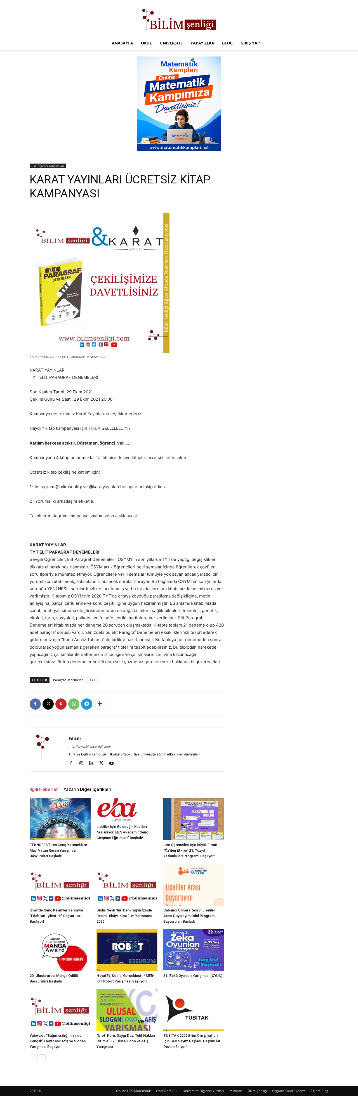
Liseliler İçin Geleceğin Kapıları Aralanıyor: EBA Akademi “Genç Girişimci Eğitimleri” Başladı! (122, 832)
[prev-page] (33, 1057)
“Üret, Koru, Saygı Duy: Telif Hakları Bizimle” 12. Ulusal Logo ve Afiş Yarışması (125, 1041)
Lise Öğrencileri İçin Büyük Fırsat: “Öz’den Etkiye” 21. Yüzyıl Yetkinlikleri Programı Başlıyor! (190, 850)
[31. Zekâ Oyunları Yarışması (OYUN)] (193, 950)
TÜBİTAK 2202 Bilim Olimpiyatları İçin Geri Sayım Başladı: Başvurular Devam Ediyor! (191, 1041)
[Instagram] (83, 763)
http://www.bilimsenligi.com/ (90, 746)
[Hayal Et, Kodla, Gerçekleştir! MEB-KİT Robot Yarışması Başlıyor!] (126, 950)
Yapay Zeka (202, 43)
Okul (146, 43)
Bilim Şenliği (257, 1090)
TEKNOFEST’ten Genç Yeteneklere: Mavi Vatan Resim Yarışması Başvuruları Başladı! (59, 850)
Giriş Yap (250, 43)
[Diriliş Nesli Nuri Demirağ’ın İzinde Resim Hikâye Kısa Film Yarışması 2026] (126, 885)
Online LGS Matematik (133, 1090)
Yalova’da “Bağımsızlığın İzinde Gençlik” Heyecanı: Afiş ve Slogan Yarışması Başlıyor (58, 1041)
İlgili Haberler (44, 789)
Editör (75, 738)
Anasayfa (122, 43)
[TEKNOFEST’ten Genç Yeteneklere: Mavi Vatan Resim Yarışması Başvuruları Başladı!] (60, 819)
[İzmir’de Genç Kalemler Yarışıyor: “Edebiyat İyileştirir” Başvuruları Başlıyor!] (60, 885)
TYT (92, 680)
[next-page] (42, 1057)
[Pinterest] (61, 704)
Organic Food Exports (288, 1090)
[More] (100, 704)
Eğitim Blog (319, 1090)
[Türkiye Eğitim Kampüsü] (179, 18)
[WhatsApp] (73, 704)
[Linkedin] (93, 763)
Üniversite (171, 43)
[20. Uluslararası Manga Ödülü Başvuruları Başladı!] (60, 950)
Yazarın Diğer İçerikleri (87, 789)
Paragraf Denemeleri (68, 680)
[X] (48, 704)
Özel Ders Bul (166, 1090)
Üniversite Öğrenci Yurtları (203, 1090)
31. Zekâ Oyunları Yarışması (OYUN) (192, 976)
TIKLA (94, 428)
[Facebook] (35, 704)
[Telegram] (86, 704)
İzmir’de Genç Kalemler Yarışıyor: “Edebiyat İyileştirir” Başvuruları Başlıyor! (57, 915)
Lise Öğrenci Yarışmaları (47, 166)
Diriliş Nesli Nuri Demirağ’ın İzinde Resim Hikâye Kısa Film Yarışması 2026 (124, 915)
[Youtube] (113, 763)
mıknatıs (235, 1090)
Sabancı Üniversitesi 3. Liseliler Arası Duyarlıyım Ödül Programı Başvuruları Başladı (189, 915)
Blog (227, 43)
